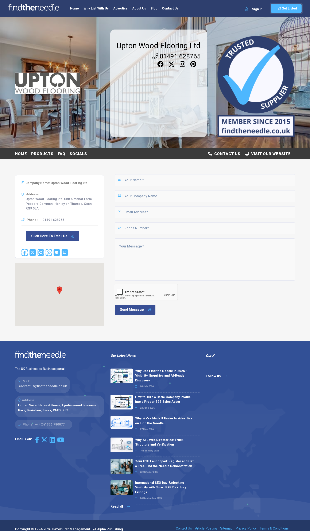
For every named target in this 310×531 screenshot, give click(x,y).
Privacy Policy (246, 528)
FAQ (61, 153)
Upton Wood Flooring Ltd (159, 45)
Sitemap (226, 528)
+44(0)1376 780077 (50, 424)
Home (74, 8)
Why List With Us (96, 8)
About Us (139, 8)
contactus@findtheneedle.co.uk (43, 386)
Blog (154, 8)
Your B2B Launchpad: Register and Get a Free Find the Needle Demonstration (164, 463)
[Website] (57, 252)
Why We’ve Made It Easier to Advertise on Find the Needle (163, 420)
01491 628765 (179, 56)
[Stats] (65, 252)
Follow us (214, 376)
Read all (117, 506)
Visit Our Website (270, 153)
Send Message (132, 310)
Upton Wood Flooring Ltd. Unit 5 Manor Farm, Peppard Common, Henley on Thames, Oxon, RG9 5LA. (59, 203)
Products (42, 153)
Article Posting (206, 528)
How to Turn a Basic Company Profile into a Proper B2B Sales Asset (163, 399)
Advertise (120, 8)
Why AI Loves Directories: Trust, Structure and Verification (159, 442)
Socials (78, 153)
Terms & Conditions (274, 528)
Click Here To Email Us (49, 236)
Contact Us (170, 8)
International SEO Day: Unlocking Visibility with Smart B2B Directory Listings (160, 487)
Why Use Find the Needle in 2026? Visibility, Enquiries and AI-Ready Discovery (161, 375)
